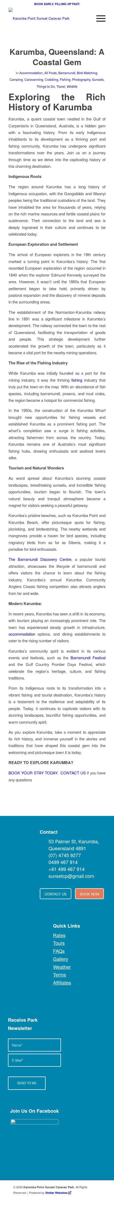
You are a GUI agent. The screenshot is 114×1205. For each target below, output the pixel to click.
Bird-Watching (87, 72)
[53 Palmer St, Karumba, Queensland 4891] (43, 841)
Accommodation (31, 72)
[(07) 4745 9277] (43, 855)
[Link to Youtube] (73, 1198)
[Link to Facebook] (65, 1198)
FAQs (59, 950)
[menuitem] (98, 18)
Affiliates (62, 982)
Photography (81, 79)
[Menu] (98, 18)
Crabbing (51, 79)
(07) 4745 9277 (65, 855)
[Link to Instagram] (89, 1198)
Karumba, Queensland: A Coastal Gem (57, 57)
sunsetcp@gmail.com (71, 875)
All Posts (50, 72)
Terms (59, 974)
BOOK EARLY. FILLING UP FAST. (57, 4)
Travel (60, 86)
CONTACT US (73, 772)
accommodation (21, 634)
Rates (59, 935)
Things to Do (46, 86)
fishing (76, 380)
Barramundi (66, 72)
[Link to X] (81, 1198)
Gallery (60, 958)
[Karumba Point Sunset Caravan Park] (47, 18)
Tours (59, 942)
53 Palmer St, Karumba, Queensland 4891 (74, 845)
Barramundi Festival (88, 657)
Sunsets (98, 79)
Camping (16, 79)
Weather (62, 966)
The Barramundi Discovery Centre (39, 559)
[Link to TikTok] (97, 1198)
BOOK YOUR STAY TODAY (32, 772)
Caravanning (33, 79)
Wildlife (72, 86)
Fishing (65, 79)
